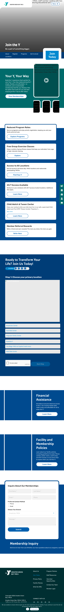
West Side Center (11, 351)
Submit (18, 529)
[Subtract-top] (6, 3)
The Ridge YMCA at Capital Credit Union (18, 346)
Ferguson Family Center (13, 335)
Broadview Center (12, 325)
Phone (12, 504)
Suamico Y (9, 341)
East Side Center (11, 330)
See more (10, 211)
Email (11, 506)
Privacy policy (34, 609)
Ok (27, 609)
